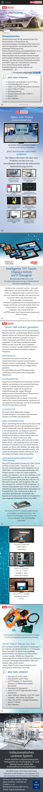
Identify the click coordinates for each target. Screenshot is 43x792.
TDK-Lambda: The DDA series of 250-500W (29, 207)
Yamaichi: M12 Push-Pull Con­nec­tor (13, 194)
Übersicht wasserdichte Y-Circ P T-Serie (23, 82)
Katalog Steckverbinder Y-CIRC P (20, 94)
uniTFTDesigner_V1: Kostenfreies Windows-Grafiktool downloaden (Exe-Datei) (20, 683)
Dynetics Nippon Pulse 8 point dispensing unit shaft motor (29, 180)
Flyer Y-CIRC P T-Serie (16, 89)
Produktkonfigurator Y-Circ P (18, 84)
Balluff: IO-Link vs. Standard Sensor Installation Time (29, 221)
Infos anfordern (13, 98)
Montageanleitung (14, 91)
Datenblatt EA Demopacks (18, 688)
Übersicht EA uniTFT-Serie (17, 676)
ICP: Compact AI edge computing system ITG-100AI (13, 221)
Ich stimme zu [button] (36, 784)
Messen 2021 (13, 96)
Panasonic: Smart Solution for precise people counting (13, 180)
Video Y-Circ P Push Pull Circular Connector (24, 87)
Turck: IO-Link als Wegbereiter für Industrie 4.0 (29, 193)
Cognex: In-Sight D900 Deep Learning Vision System (13, 207)
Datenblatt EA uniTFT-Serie (18, 679)
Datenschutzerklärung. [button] (17, 789)
